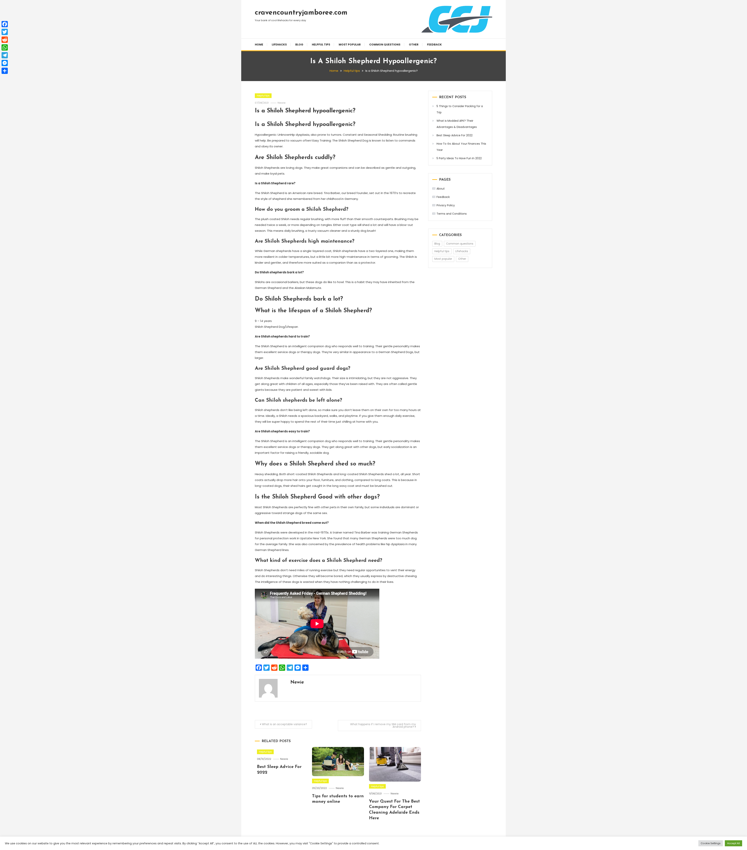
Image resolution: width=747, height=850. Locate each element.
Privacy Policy (446, 205)
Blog (299, 44)
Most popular (350, 44)
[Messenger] (5, 63)
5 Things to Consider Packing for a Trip (460, 109)
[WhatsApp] (5, 47)
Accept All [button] (733, 843)
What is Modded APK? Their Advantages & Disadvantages (457, 124)
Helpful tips (321, 44)
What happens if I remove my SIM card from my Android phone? (383, 725)
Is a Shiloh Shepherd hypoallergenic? (305, 111)
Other (413, 44)
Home (259, 44)
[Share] (5, 71)
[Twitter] (5, 32)
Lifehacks (279, 44)
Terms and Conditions (452, 214)
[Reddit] (5, 40)
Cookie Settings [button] (711, 843)
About (441, 189)
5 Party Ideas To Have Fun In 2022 (459, 158)
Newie (282, 103)
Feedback (434, 44)
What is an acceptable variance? (284, 724)
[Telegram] (5, 55)
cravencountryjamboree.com (301, 12)
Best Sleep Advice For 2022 (455, 135)
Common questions (384, 44)
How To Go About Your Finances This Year (461, 147)
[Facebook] (5, 24)
